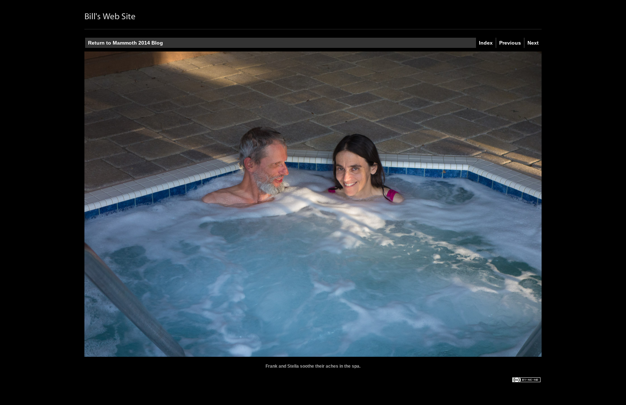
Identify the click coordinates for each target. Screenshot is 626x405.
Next (533, 43)
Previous (510, 43)
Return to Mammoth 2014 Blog (125, 43)
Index (486, 43)
